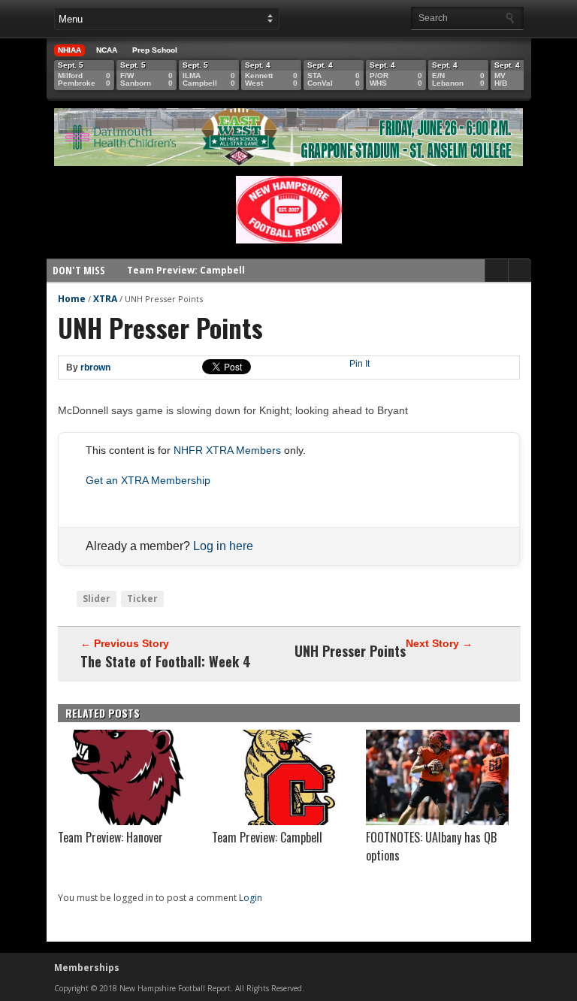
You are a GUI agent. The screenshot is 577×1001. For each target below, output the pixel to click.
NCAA (106, 50)
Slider (96, 598)
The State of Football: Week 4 (165, 661)
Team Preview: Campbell (186, 262)
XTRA (105, 298)
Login (250, 897)
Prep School (154, 50)
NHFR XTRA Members (227, 450)
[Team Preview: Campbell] (283, 821)
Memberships (86, 967)
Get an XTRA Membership (148, 480)
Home (72, 298)
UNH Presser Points (350, 651)
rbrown (95, 367)
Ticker (142, 598)
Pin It (359, 363)
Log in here (223, 546)
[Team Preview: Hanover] (129, 821)
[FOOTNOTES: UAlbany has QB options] (437, 821)
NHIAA (69, 50)
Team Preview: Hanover (110, 837)
